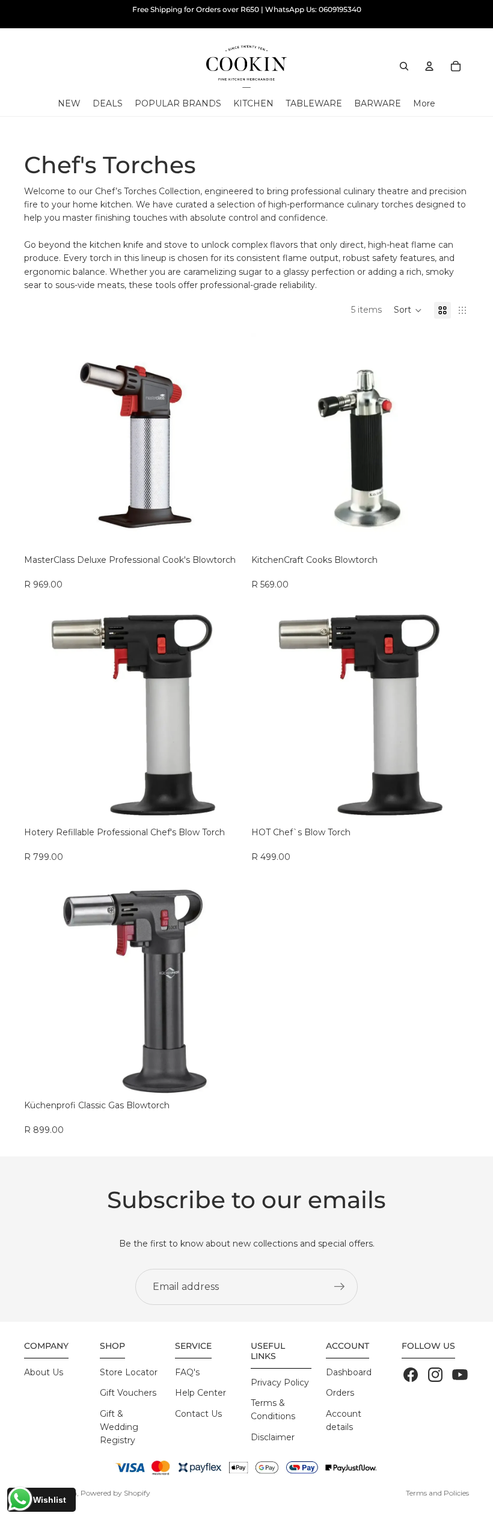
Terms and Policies (437, 1492)
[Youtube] (460, 1375)
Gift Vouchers (128, 1392)
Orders (340, 1392)
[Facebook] (411, 1375)
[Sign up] (339, 1287)
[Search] (404, 66)
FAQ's (187, 1372)
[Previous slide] (42, 442)
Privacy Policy (280, 1382)
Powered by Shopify (115, 1492)
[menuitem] (424, 103)
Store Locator (129, 1372)
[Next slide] (224, 442)
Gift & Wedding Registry (119, 1427)
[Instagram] (435, 1375)
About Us (43, 1372)
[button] (408, 310)
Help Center (200, 1392)
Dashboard (349, 1372)
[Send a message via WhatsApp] (20, 1499)
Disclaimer (273, 1437)
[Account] (429, 66)
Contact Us (198, 1413)
